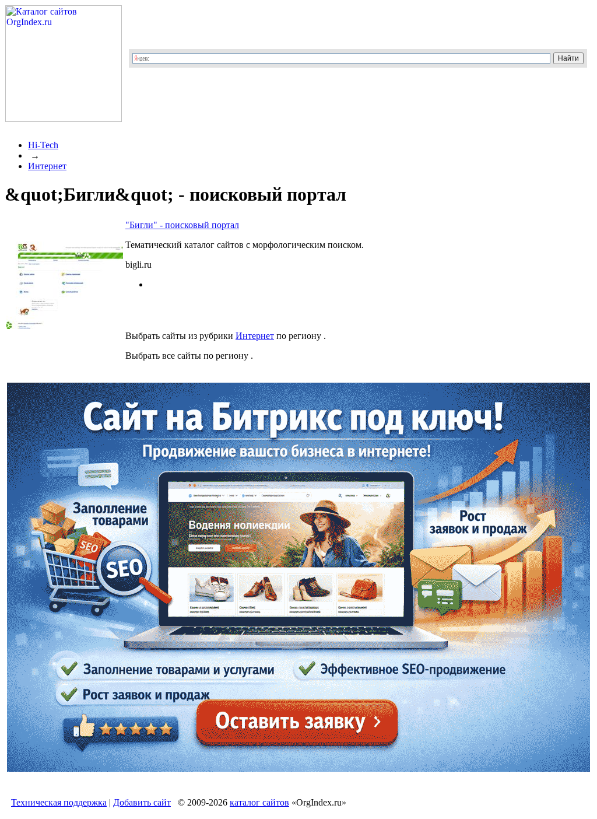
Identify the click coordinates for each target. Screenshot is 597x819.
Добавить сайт (142, 802)
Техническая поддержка (59, 802)
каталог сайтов (259, 802)
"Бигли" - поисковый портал (182, 225)
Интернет (47, 166)
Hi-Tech (43, 145)
